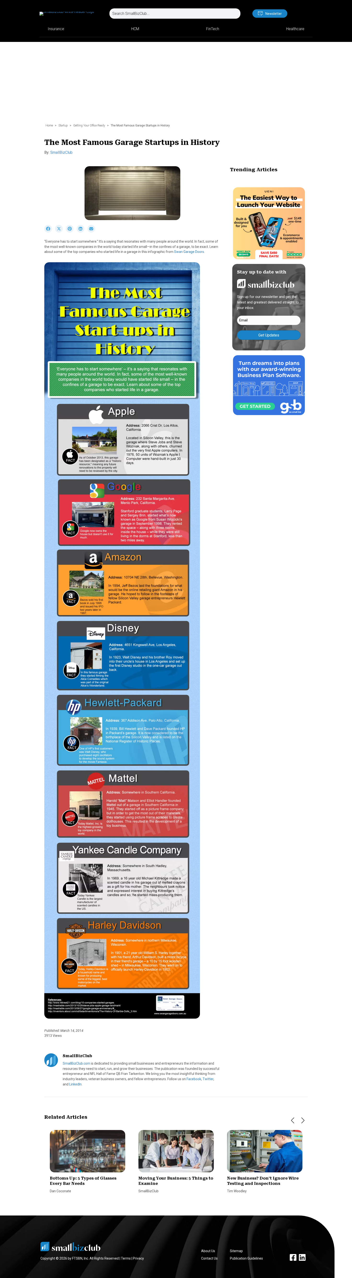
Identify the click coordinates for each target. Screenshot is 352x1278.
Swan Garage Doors (189, 252)
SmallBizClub (61, 152)
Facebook (194, 1079)
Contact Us (209, 1258)
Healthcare (295, 29)
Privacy (138, 1258)
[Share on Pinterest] (71, 231)
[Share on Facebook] (49, 231)
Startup (63, 125)
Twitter (208, 1079)
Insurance (56, 29)
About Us (208, 1251)
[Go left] (292, 1120)
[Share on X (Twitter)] (60, 231)
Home (49, 125)
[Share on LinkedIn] (82, 231)
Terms (126, 1258)
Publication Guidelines (246, 1258)
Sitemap (236, 1251)
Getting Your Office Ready (89, 125)
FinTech (212, 29)
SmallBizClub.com (76, 1063)
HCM (135, 29)
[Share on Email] (92, 231)
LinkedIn (75, 1084)
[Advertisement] (176, 85)
